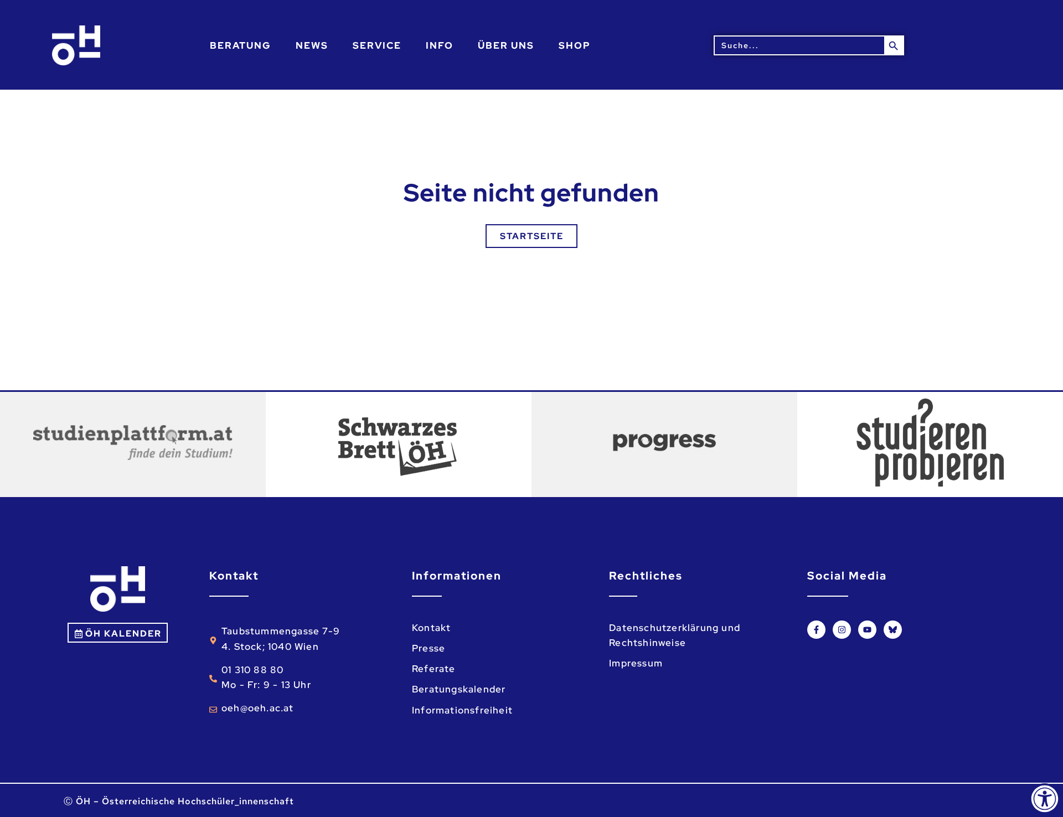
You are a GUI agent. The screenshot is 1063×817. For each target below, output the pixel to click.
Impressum (636, 663)
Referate (434, 669)
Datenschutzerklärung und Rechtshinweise (674, 635)
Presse (428, 648)
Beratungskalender (458, 689)
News (312, 45)
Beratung (240, 45)
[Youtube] (867, 629)
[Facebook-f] (816, 629)
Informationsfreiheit (462, 710)
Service (377, 45)
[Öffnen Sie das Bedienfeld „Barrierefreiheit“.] (1044, 798)
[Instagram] (842, 629)
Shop (575, 45)
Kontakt (431, 628)
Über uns (506, 45)
